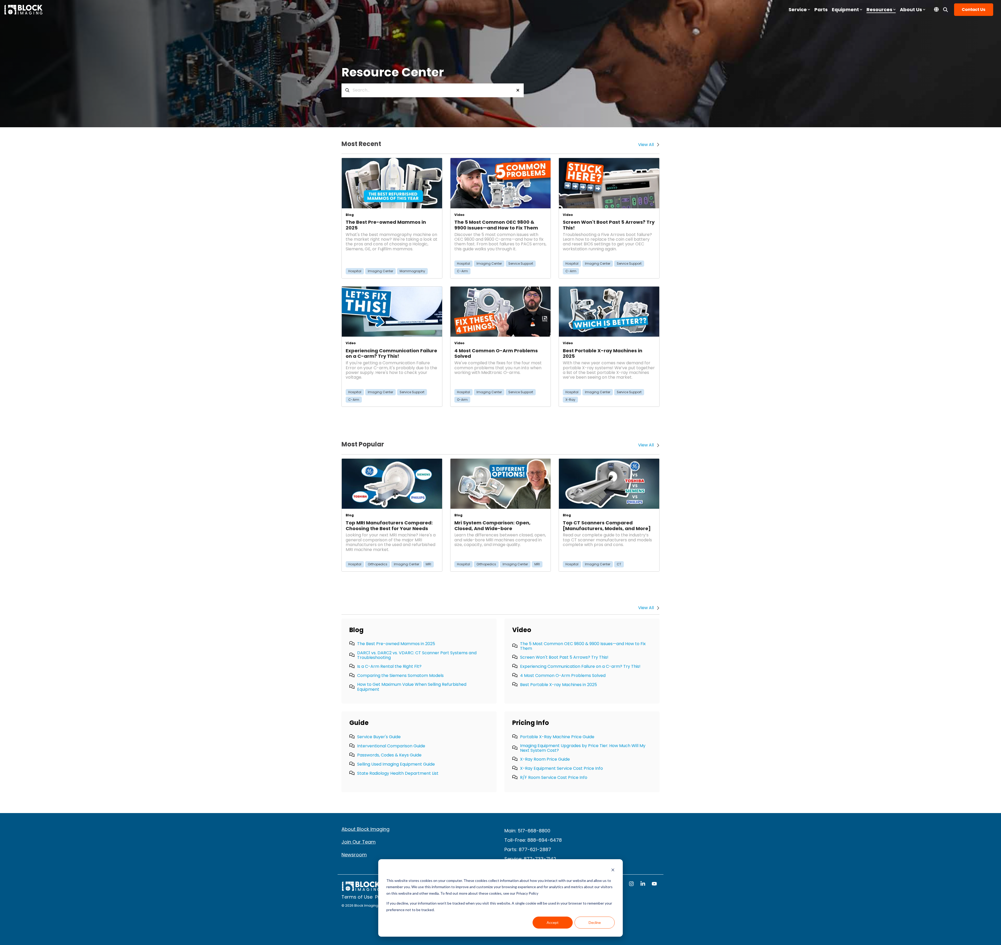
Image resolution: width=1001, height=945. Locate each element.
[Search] (945, 9)
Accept (553, 922)
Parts (821, 9)
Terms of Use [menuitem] (357, 897)
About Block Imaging (365, 829)
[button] (631, 884)
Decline (595, 922)
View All (646, 607)
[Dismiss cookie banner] (613, 870)
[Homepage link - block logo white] (361, 889)
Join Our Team (358, 842)
